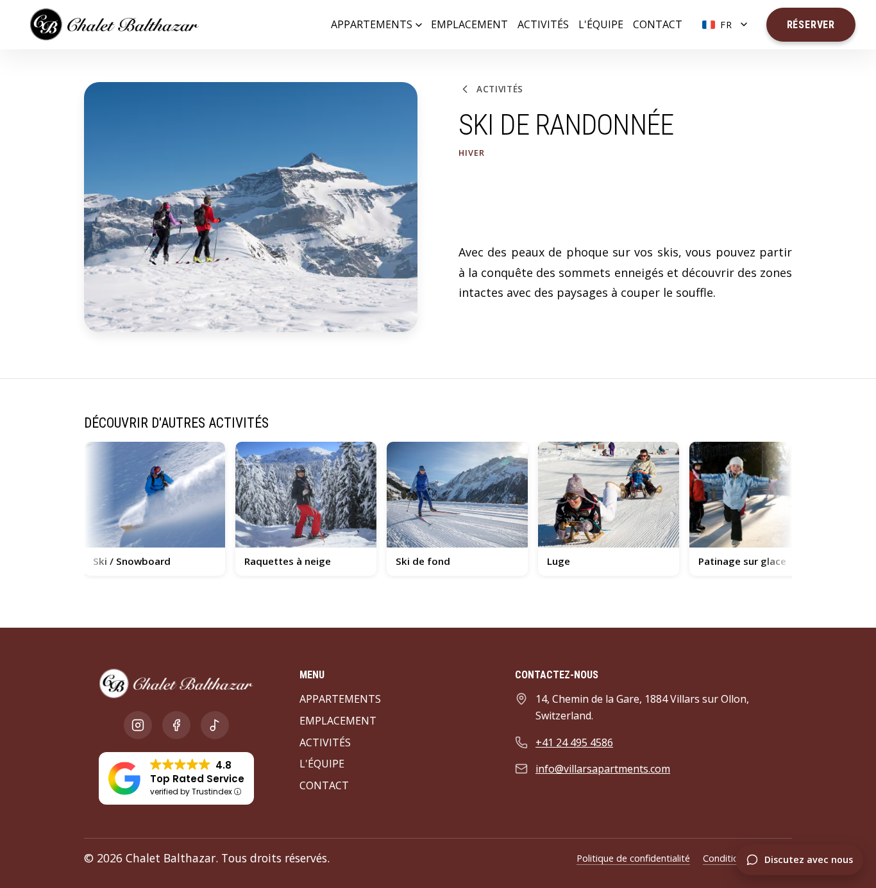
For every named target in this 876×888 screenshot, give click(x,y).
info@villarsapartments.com (602, 769)
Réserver (811, 25)
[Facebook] (176, 725)
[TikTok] (215, 725)
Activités (543, 24)
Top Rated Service (197, 778)
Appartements (371, 24)
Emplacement (469, 24)
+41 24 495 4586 (574, 742)
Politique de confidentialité (633, 858)
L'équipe (600, 24)
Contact (657, 24)
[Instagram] (138, 725)
